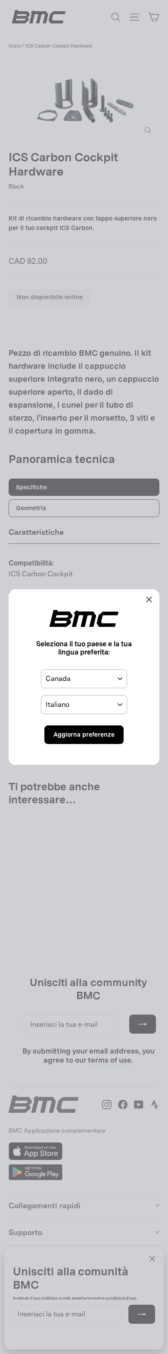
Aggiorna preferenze (84, 734)
